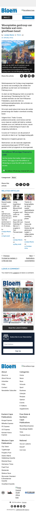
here (13, 160)
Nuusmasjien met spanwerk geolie (6, 205)
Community (28, 17)
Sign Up (18, 351)
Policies (24, 502)
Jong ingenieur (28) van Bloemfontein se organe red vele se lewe (17, 209)
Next (31, 256)
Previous (6, 256)
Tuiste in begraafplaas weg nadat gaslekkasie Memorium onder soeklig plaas (29, 210)
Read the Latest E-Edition (18, 328)
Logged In (15, 273)
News (19, 35)
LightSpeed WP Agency (22, 509)
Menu (5, 17)
